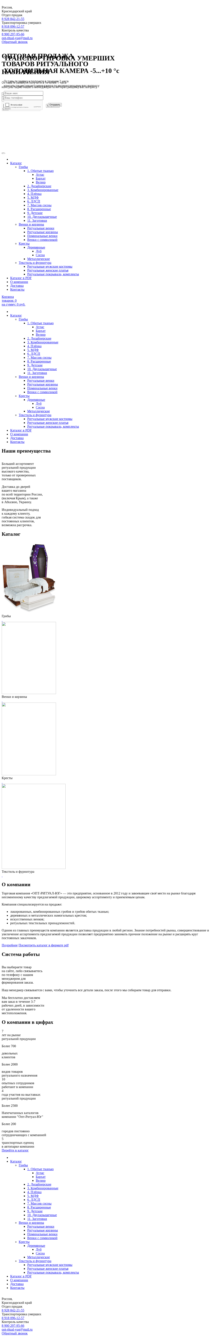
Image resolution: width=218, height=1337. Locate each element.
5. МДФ (33, 350)
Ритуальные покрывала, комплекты (53, 274)
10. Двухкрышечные (42, 369)
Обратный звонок (15, 42)
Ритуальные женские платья (47, 270)
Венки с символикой (42, 239)
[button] (5, 153)
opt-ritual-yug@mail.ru (17, 38)
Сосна (40, 255)
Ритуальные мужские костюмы (49, 266)
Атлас (40, 327)
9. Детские (35, 365)
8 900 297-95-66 (13, 34)
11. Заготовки (37, 373)
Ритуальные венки (40, 380)
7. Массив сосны (39, 357)
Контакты (17, 289)
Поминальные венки (42, 388)
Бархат (41, 331)
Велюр (41, 334)
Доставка (17, 285)
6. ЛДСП (33, 354)
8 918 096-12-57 (13, 26)
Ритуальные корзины (42, 384)
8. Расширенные (39, 361)
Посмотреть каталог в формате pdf (44, 945)
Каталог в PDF (21, 278)
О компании (19, 282)
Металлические (38, 259)
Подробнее (10, 945)
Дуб (39, 251)
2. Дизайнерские (39, 338)
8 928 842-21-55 (13, 19)
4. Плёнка (34, 346)
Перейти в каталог (15, 1150)
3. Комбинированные (42, 342)
